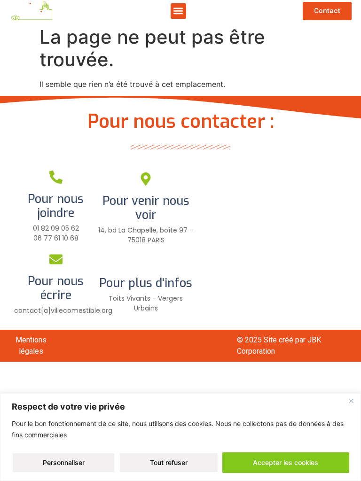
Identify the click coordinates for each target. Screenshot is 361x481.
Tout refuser (169, 462)
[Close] (351, 401)
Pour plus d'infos (145, 283)
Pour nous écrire (56, 288)
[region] (180, 437)
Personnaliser (64, 462)
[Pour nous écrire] (56, 259)
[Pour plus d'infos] (145, 261)
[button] (178, 11)
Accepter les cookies (285, 462)
